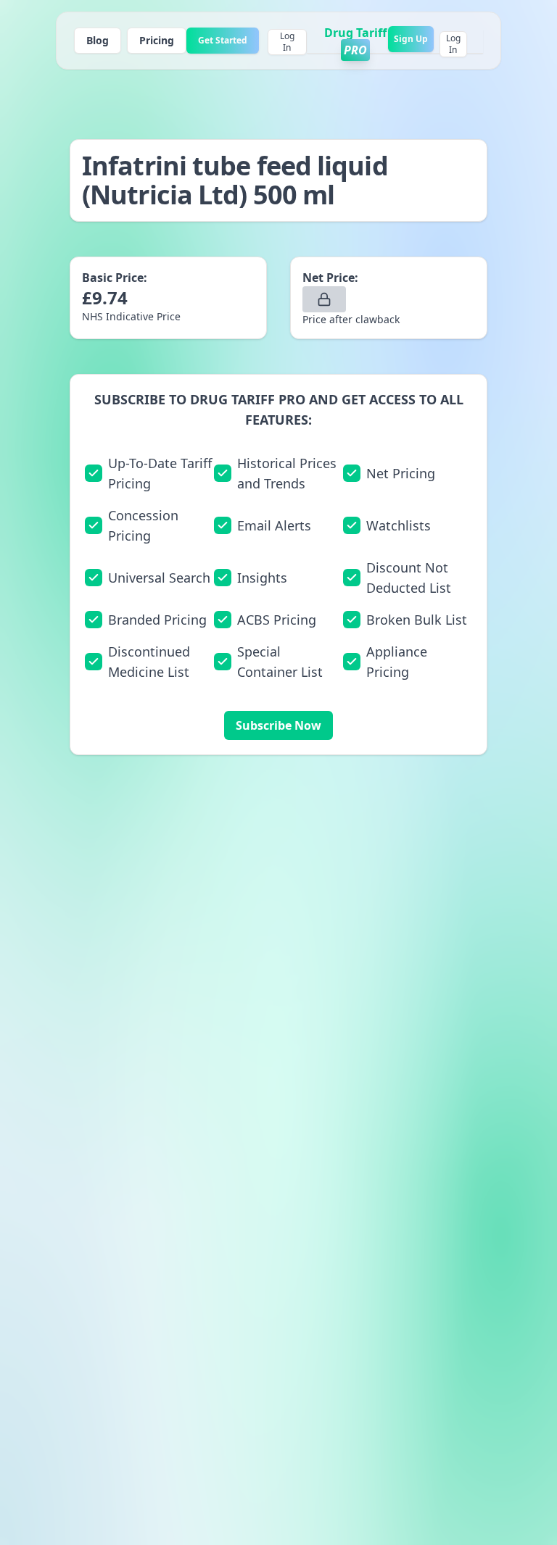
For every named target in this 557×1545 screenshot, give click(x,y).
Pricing (156, 40)
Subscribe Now (278, 725)
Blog (97, 40)
